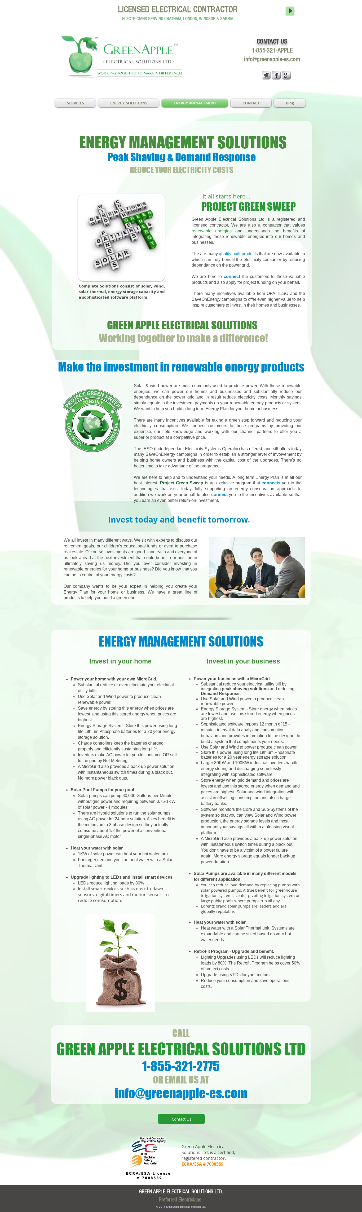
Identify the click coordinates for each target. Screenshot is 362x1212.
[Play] (290, 11)
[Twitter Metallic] (266, 75)
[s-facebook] (276, 75)
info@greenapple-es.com (272, 59)
